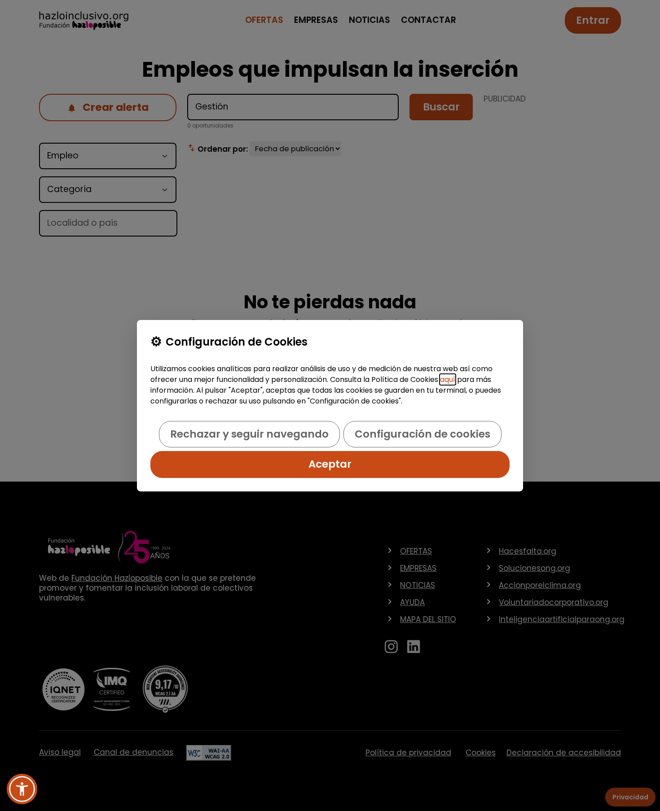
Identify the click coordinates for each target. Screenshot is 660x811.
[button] (22, 789)
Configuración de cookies (422, 434)
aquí (447, 379)
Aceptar (330, 464)
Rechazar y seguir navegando (249, 434)
